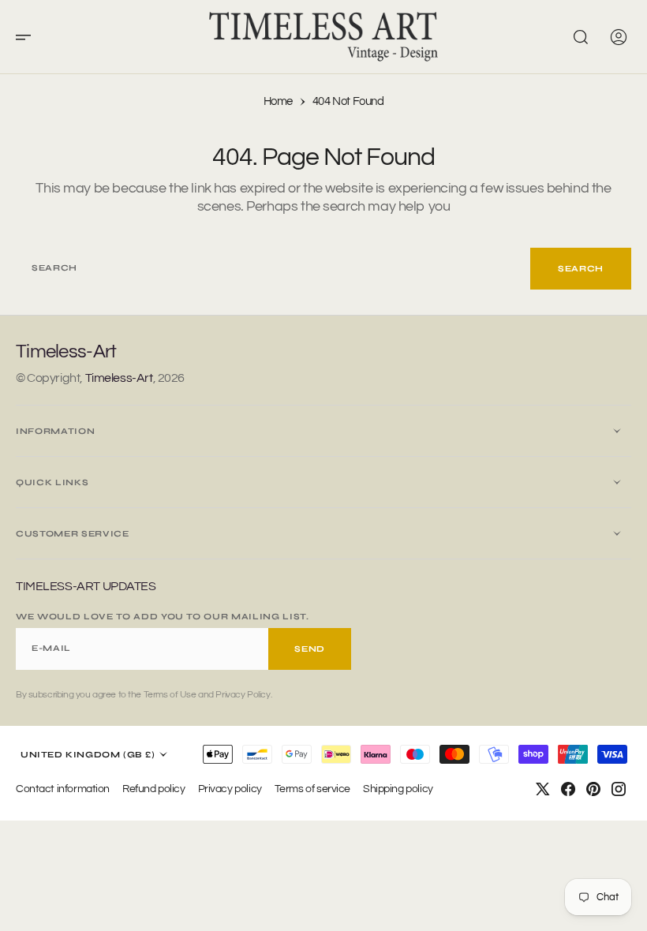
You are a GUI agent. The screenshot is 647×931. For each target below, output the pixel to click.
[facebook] (568, 789)
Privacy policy (230, 789)
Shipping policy (398, 789)
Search (581, 269)
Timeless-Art (119, 378)
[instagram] (618, 789)
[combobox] (273, 269)
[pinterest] (593, 789)
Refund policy (153, 789)
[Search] (580, 37)
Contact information (63, 789)
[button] (28, 37)
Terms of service (312, 789)
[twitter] (542, 789)
